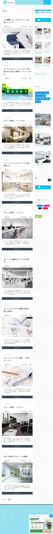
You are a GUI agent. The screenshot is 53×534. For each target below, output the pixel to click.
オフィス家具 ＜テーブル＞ (15, 121)
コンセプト (31, 2)
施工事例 (26, 2)
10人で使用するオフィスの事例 (16, 456)
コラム (21, 2)
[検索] (49, 180)
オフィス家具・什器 (5, 519)
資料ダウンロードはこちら (40, 74)
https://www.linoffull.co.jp (45, 199)
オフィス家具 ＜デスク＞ (14, 407)
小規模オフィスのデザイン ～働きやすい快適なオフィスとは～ (43, 127)
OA (3, 521)
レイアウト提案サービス (5, 527)
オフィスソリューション (5, 524)
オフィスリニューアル (5, 513)
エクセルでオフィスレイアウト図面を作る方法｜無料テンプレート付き (17, 71)
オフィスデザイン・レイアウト (5, 510)
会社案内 (36, 2)
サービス (17, 2)
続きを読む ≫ (17, 58)
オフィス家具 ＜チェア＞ (14, 213)
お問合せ (41, 2)
